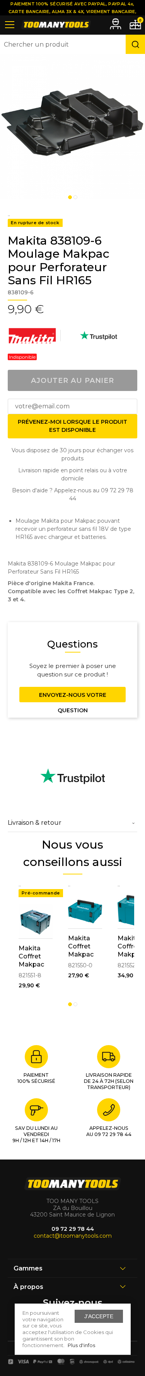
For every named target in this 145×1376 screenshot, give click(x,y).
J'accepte (98, 1316)
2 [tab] (75, 197)
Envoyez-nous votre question (72, 696)
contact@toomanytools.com (73, 1235)
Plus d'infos (81, 1345)
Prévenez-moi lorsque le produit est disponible (72, 425)
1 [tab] (70, 197)
